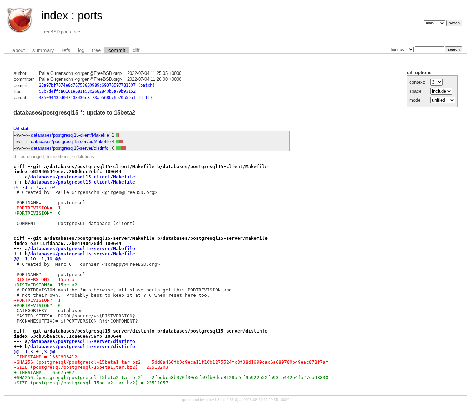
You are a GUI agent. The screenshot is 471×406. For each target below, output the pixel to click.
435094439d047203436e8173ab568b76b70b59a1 (87, 97)
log (81, 50)
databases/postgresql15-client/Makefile (70, 135)
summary (43, 50)
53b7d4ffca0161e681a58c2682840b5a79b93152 (87, 91)
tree (96, 50)
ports (90, 15)
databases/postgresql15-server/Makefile (71, 141)
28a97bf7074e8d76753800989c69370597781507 (87, 85)
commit (116, 50)
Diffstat (20, 128)
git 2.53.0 (229, 400)
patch (146, 85)
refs (66, 50)
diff (136, 50)
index (54, 15)
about (18, 50)
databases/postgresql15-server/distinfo (69, 148)
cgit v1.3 (212, 400)
